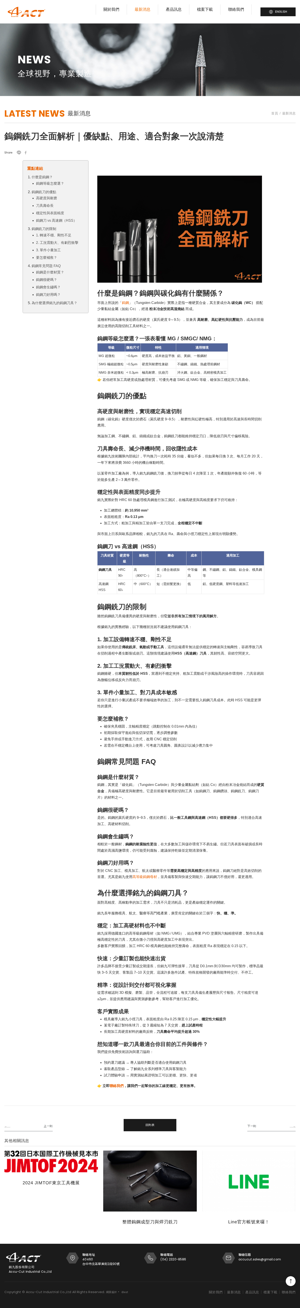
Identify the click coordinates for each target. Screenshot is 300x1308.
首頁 (274, 113)
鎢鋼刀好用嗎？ (48, 294)
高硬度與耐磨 (46, 198)
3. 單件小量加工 (48, 250)
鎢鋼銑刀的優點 (44, 192)
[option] (150, 57)
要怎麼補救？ (46, 257)
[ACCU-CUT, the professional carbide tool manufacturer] (26, 12)
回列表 (150, 1125)
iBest (124, 1292)
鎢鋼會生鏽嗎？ (48, 287)
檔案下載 (205, 9)
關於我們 (111, 9)
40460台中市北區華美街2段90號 (101, 1261)
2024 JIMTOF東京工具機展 (51, 1182)
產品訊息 (174, 9)
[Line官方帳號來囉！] (249, 1181)
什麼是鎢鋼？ (42, 177)
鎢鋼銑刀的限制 (44, 229)
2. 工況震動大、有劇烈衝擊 (57, 242)
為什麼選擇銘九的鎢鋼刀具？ (54, 303)
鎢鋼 (125, 303)
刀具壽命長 (45, 205)
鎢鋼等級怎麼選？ (50, 183)
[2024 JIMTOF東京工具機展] (51, 1161)
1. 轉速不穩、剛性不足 (53, 235)
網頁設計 (111, 1292)
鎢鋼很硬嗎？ (46, 280)
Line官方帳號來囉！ (248, 1221)
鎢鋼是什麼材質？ (50, 272)
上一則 (48, 1126)
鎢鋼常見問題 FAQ (46, 266)
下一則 (251, 1126)
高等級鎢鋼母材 (144, 877)
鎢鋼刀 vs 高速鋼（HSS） (56, 220)
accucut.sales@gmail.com (260, 1259)
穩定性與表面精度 (50, 213)
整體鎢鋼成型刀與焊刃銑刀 (150, 1221)
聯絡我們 (236, 9)
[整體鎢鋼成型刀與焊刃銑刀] (150, 1181)
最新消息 (142, 9)
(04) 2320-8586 (173, 1259)
